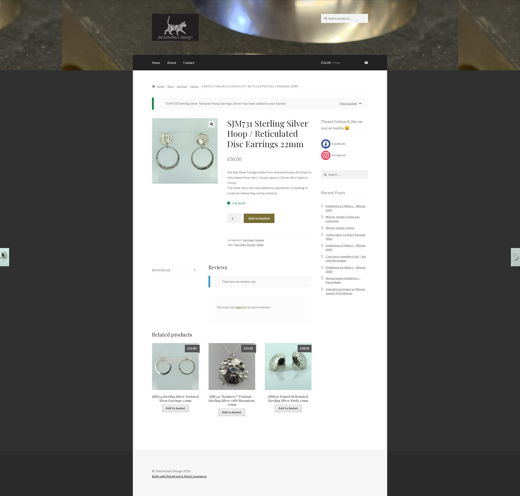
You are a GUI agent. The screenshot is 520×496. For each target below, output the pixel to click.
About (171, 62)
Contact (189, 62)
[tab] (175, 270)
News (156, 62)
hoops (251, 244)
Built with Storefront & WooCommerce (179, 476)
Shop (170, 86)
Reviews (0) (161, 270)
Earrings (182, 86)
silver (260, 244)
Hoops (194, 86)
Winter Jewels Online (340, 228)
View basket (348, 103)
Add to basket (259, 218)
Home (160, 86)
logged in (240, 307)
